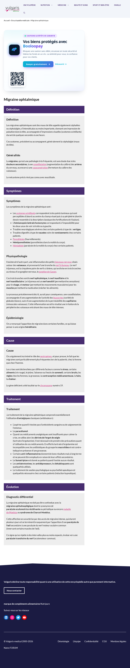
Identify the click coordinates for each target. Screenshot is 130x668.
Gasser (53, 271)
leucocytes (58, 297)
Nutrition (45, 5)
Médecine (62, 5)
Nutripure (45, 603)
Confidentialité (91, 641)
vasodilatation (40, 164)
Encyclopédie (29, 5)
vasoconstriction (40, 167)
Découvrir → (61, 64)
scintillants (30, 213)
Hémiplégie (18, 245)
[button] (24, 13)
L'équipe (77, 641)
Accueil (7, 20)
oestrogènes (46, 356)
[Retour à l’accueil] (12, 8)
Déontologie (63, 641)
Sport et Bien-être (101, 5)
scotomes (20, 213)
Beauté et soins (81, 5)
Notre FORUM (11, 647)
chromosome (46, 385)
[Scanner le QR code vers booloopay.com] (17, 78)
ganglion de (44, 271)
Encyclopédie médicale (20, 20)
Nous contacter (14, 590)
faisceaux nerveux (63, 262)
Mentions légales (118, 641)
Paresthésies (19, 239)
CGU (104, 641)
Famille (117, 5)
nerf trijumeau (62, 265)
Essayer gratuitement (36, 64)
